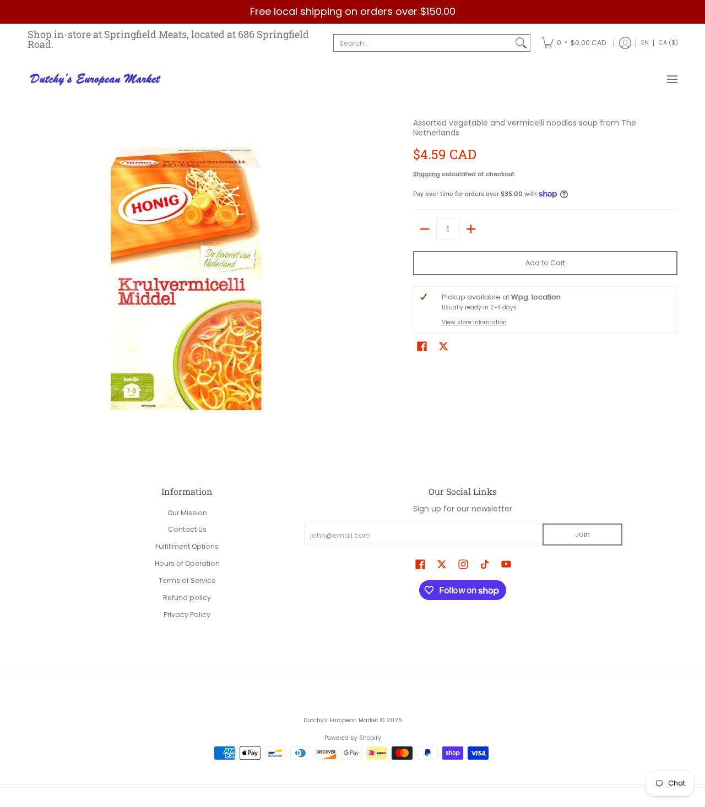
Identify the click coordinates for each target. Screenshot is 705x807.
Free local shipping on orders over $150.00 (352, 11)
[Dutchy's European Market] (96, 80)
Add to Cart (545, 263)
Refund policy (187, 597)
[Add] (470, 229)
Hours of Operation (187, 563)
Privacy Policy (187, 614)
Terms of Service (187, 580)
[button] (422, 346)
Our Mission (187, 512)
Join (582, 534)
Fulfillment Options (187, 546)
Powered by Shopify (352, 738)
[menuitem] (573, 43)
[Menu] (671, 80)
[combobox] (423, 43)
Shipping (426, 174)
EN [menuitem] (645, 43)
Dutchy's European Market (340, 720)
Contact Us (187, 529)
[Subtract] (424, 229)
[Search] (521, 43)
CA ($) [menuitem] (668, 43)
